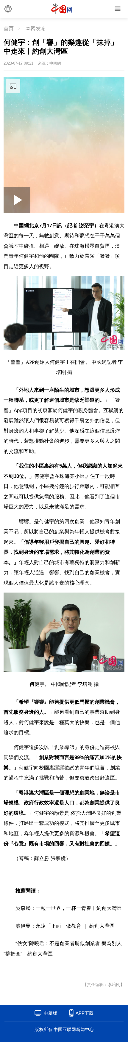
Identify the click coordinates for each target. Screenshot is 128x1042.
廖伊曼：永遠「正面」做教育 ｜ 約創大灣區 (65, 926)
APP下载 (84, 1013)
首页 (9, 28)
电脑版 (50, 1013)
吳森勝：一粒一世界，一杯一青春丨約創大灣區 (68, 908)
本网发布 (36, 28)
